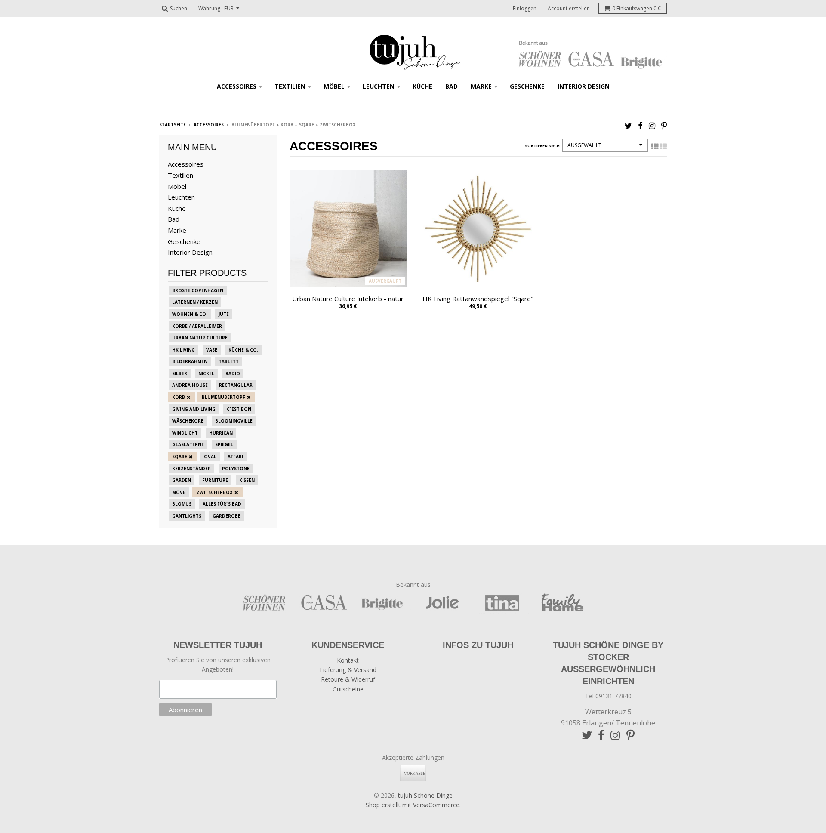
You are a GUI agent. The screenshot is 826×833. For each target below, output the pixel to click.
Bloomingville (234, 421)
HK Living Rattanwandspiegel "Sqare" (477, 298)
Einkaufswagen (636, 8)
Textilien (289, 86)
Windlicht (185, 433)
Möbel (334, 86)
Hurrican (221, 433)
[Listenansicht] (663, 146)
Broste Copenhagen (197, 290)
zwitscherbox (215, 492)
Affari (235, 457)
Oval (210, 457)
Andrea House (190, 385)
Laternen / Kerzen (195, 302)
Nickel (206, 373)
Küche (422, 86)
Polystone (236, 469)
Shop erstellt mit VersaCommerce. (413, 805)
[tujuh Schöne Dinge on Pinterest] (664, 125)
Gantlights (186, 516)
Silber (179, 373)
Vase (211, 350)
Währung (209, 8)
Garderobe (226, 516)
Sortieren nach (542, 145)
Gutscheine (348, 689)
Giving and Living (194, 409)
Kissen (247, 480)
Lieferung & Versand (348, 670)
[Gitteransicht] (654, 146)
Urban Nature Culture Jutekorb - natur (348, 298)
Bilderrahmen (189, 361)
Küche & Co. (243, 350)
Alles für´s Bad (222, 504)
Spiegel (224, 444)
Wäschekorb (188, 421)
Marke (481, 86)
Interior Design (584, 86)
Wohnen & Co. (189, 314)
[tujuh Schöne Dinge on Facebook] (640, 125)
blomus (181, 504)
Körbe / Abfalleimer (197, 326)
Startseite (172, 125)
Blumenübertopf (223, 397)
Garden (181, 480)
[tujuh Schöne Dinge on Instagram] (652, 125)
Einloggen (524, 8)
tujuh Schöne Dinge (425, 795)
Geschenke (527, 86)
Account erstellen (569, 8)
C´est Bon (239, 409)
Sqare (179, 457)
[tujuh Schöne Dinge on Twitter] (628, 125)
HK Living (183, 350)
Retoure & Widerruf (348, 679)
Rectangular (236, 385)
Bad (451, 86)
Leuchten (379, 86)
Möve (178, 492)
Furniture (215, 480)
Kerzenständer (191, 469)
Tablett (229, 361)
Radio (232, 373)
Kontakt (348, 660)
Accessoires (236, 86)
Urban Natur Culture (200, 338)
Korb (178, 397)
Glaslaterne (188, 444)
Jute (224, 314)
